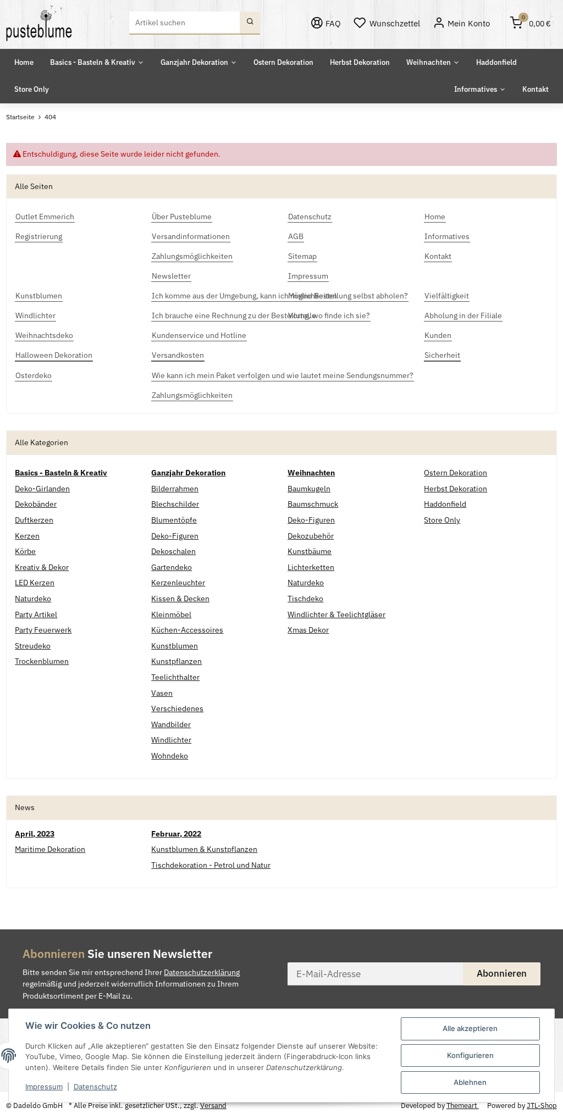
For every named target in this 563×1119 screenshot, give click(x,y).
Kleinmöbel (171, 614)
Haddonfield (445, 504)
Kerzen (27, 536)
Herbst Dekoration (455, 489)
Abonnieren (502, 973)
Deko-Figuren (174, 536)
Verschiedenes (177, 708)
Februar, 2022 (176, 834)
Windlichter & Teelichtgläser (336, 614)
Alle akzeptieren (470, 1028)
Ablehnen (470, 1082)
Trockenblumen (42, 661)
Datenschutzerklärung (202, 972)
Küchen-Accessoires (187, 630)
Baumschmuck (313, 504)
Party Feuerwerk (43, 630)
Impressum (44, 1086)
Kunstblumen (174, 646)
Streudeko (33, 646)
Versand (213, 1105)
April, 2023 (34, 834)
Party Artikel (36, 614)
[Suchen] (250, 23)
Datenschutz (95, 1086)
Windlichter (171, 740)
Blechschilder (175, 504)
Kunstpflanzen (176, 661)
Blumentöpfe (174, 520)
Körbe (25, 551)
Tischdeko (305, 598)
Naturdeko (33, 598)
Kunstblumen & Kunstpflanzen (204, 849)
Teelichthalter (175, 677)
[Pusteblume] (39, 23)
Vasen (162, 693)
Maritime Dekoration (50, 849)
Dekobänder (36, 504)
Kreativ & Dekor (42, 567)
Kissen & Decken (180, 598)
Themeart (462, 1105)
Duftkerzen (34, 520)
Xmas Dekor (308, 630)
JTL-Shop (542, 1105)
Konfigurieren (470, 1055)
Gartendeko (171, 567)
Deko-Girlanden (42, 489)
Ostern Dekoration (455, 473)
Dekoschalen (173, 551)
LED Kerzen (34, 583)
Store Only (442, 520)
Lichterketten (311, 567)
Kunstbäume (310, 551)
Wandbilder (171, 724)
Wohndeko (169, 756)
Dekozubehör (311, 536)
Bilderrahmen (174, 489)
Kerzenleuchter (178, 583)
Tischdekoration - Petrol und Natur (211, 865)
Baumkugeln (309, 489)
